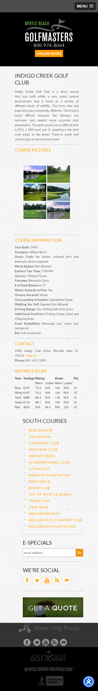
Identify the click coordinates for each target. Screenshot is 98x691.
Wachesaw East (44, 513)
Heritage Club (43, 449)
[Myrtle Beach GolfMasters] (49, 40)
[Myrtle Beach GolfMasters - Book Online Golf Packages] (49, 55)
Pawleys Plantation (49, 475)
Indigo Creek (42, 456)
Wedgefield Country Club (55, 520)
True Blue (38, 507)
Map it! (32, 355)
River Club (39, 488)
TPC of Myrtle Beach (50, 494)
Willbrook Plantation (52, 526)
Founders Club (43, 443)
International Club (49, 462)
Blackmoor (40, 430)
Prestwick (39, 481)
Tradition (39, 501)
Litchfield (39, 469)
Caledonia (39, 437)
